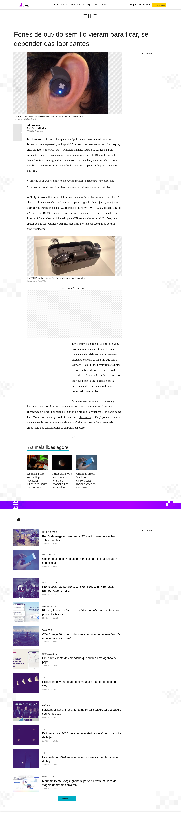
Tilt (90, 16)
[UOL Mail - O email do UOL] (137, 4)
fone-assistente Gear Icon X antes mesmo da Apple (83, 406)
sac (130, 5)
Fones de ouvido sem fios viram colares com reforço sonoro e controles (70, 187)
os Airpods (64, 144)
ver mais (65, 799)
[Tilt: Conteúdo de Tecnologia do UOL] (21, 5)
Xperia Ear (85, 417)
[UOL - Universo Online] (27, 6)
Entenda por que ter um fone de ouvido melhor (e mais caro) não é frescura (72, 180)
